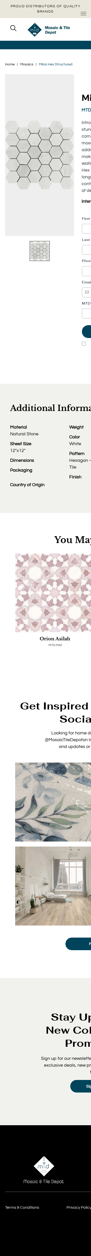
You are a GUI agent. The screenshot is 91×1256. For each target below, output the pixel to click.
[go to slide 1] (40, 251)
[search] (13, 28)
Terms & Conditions (22, 1207)
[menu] (83, 14)
